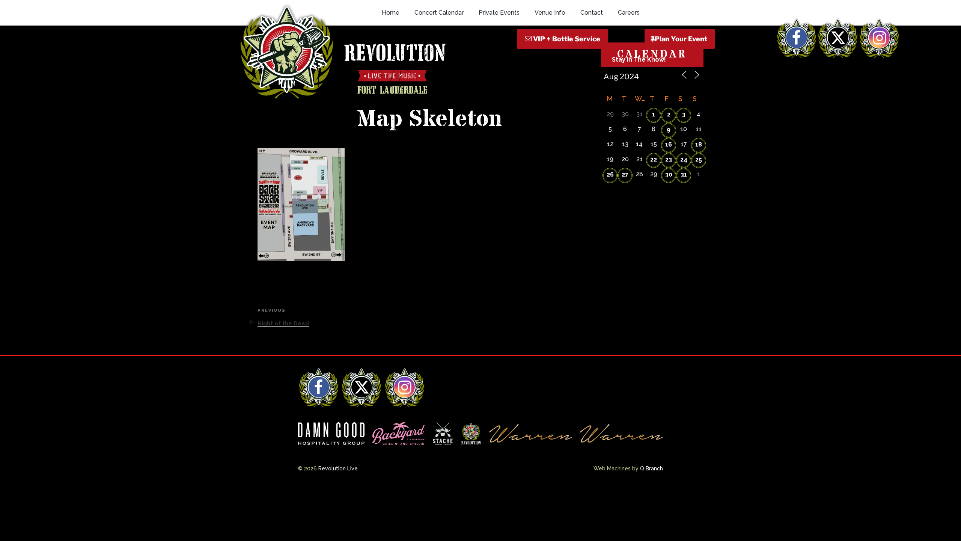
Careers (629, 12)
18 (698, 144)
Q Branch (651, 468)
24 (683, 159)
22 (653, 159)
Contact (591, 12)
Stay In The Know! (639, 59)
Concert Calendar (439, 12)
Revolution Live (338, 468)
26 (610, 174)
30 (668, 174)
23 (668, 159)
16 (668, 144)
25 (698, 159)
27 (625, 174)
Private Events (499, 12)
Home (390, 12)
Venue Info (550, 12)
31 (684, 174)
